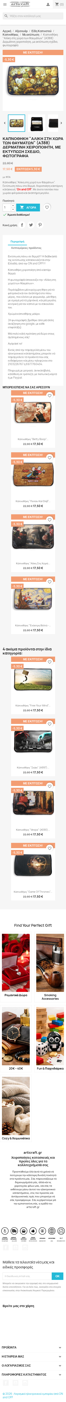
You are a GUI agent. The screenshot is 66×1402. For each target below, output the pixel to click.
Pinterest (39, 224)
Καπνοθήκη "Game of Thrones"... (33, 891)
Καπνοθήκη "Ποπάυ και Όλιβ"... (33, 501)
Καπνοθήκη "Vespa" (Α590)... (33, 829)
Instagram (25, 1247)
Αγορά (28, 207)
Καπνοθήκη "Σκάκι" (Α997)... (33, 767)
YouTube (15, 1247)
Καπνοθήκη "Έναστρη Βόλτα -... (33, 625)
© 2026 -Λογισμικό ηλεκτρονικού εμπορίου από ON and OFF (33, 1395)
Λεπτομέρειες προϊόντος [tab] (26, 248)
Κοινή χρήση (22, 224)
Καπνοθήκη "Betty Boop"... (33, 439)
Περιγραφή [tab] (17, 241)
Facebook (6, 1247)
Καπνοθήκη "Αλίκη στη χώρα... (33, 563)
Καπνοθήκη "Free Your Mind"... (33, 705)
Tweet (30, 224)
